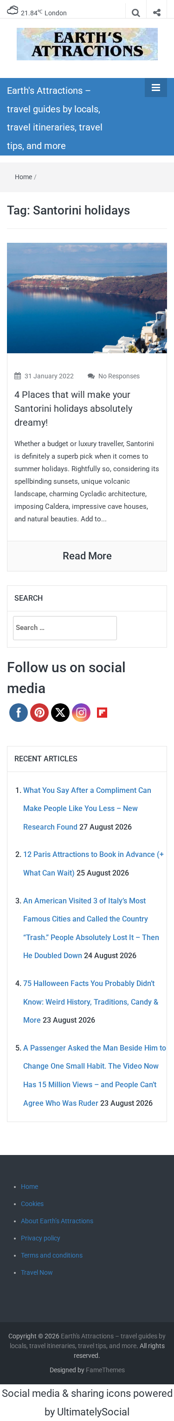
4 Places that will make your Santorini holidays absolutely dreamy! (73, 408)
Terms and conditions (52, 1255)
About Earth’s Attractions (57, 1221)
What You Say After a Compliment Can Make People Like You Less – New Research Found (87, 808)
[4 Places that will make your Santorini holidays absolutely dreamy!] (87, 297)
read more (87, 556)
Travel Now (37, 1272)
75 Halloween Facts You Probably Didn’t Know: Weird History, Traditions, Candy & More (90, 1002)
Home (23, 177)
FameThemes (105, 1370)
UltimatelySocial (93, 1412)
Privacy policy (40, 1238)
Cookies (32, 1203)
